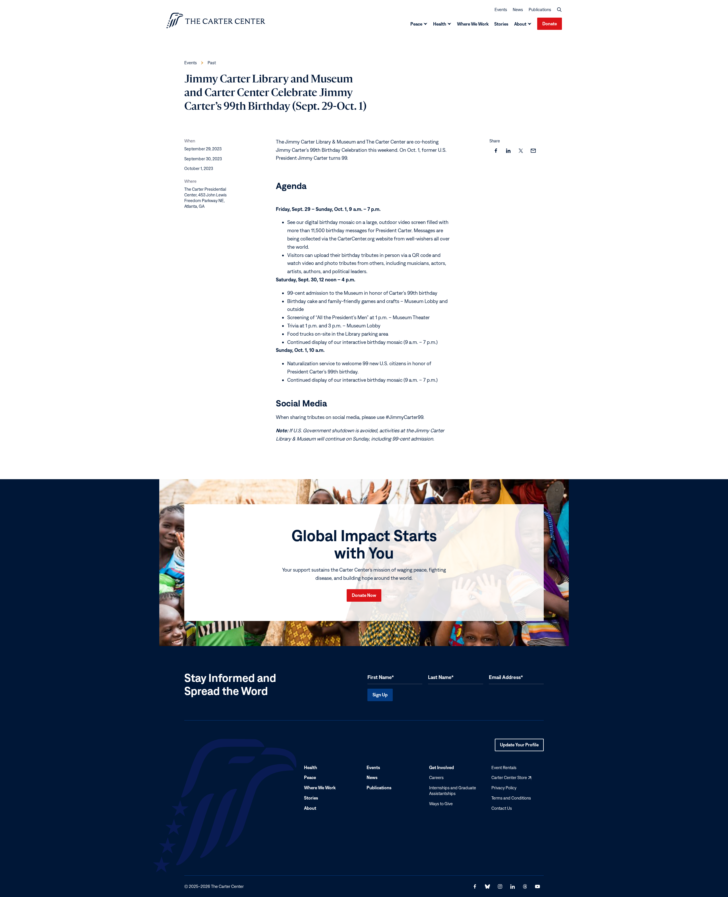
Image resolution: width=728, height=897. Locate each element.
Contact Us (501, 807)
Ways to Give (441, 803)
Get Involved (441, 767)
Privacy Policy (503, 787)
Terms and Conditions (511, 798)
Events (501, 9)
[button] (559, 9)
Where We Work (473, 23)
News (518, 9)
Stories (501, 23)
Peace (416, 23)
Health (439, 23)
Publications (540, 9)
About (520, 23)
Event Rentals (503, 767)
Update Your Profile (519, 746)
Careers (436, 777)
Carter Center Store (511, 777)
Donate (549, 23)
